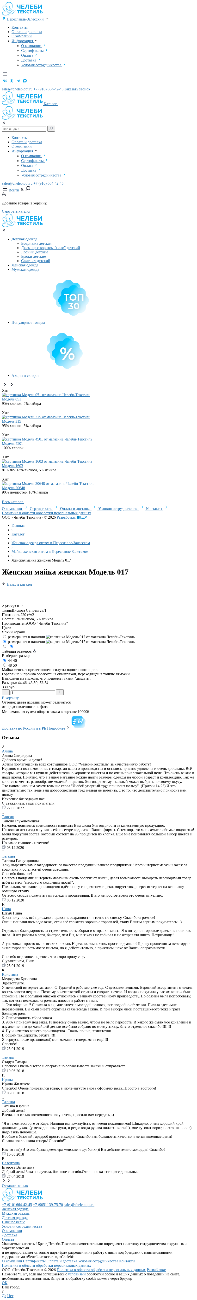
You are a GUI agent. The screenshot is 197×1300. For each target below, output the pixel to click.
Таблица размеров (17, 651)
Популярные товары (28, 322)
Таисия (8, 817)
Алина (7, 751)
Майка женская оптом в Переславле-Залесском (50, 551)
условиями (77, 1274)
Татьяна (8, 856)
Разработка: (67, 517)
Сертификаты (33, 50)
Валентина (11, 1163)
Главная (18, 525)
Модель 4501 (12, 443)
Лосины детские (34, 252)
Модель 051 (11, 399)
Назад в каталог (19, 584)
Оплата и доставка (27, 32)
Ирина (7, 1079)
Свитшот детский (35, 261)
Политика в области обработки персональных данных (46, 513)
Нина (6, 909)
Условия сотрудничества (41, 65)
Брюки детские (33, 256)
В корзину (11, 698)
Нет (10, 1296)
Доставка (29, 60)
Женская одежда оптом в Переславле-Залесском (51, 543)
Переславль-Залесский (26, 19)
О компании (22, 36)
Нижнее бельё (13, 1222)
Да (4, 1296)
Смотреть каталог (16, 211)
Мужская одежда (25, 269)
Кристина (10, 974)
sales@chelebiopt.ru (17, 89)
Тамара (8, 1057)
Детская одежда (24, 239)
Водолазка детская (36, 243)
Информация (23, 41)
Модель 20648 (13, 488)
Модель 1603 (12, 466)
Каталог (51, 104)
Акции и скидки (25, 375)
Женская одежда (25, 265)
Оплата (27, 55)
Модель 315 (11, 421)
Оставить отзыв (15, 1186)
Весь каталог (13, 502)
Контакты (20, 27)
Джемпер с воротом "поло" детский (50, 248)
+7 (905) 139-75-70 (48, 1205)
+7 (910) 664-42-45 (48, 89)
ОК (4, 1283)
